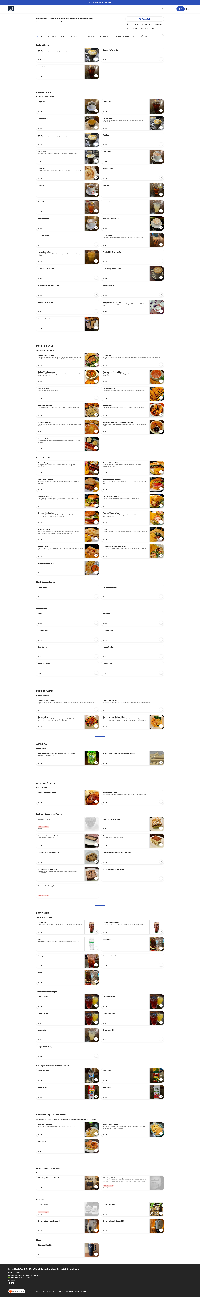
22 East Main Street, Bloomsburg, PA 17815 (24, 1275)
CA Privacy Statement (65, 1291)
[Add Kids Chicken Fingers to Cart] (161, 1133)
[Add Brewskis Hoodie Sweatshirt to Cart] (161, 1230)
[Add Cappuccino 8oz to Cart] (161, 127)
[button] (57, 36)
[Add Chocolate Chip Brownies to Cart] (96, 878)
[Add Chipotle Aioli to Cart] (96, 639)
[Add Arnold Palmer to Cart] (96, 211)
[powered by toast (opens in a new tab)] (16, 1291)
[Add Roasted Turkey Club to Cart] (161, 472)
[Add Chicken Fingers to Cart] (161, 397)
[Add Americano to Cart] (96, 160)
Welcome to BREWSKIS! (96, 2)
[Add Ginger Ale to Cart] (161, 948)
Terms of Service (32, 1291)
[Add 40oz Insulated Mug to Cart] (96, 1254)
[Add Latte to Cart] (96, 59)
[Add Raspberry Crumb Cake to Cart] (161, 828)
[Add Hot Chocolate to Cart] (96, 227)
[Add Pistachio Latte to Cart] (161, 294)
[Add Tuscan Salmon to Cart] (96, 726)
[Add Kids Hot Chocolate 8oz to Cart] (161, 227)
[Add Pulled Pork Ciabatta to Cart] (96, 488)
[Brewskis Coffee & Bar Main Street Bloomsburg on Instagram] (12, 1283)
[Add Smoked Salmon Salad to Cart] (96, 364)
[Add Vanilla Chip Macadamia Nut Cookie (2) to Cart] (161, 861)
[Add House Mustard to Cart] (161, 656)
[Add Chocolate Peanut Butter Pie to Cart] (96, 845)
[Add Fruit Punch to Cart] (161, 1096)
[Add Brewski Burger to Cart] (96, 472)
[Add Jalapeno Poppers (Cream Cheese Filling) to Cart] (161, 431)
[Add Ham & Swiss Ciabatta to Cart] (161, 505)
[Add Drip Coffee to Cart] (96, 110)
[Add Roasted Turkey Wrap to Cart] (161, 522)
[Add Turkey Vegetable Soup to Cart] (96, 381)
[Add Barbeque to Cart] (161, 622)
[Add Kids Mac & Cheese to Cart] (96, 1133)
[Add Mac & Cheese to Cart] (96, 596)
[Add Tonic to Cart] (96, 981)
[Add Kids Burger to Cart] (96, 1150)
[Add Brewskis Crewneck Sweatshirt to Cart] (96, 1230)
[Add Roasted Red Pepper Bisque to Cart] (161, 381)
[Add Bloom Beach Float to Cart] (161, 801)
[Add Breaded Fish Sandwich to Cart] (96, 522)
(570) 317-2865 (14, 1273)
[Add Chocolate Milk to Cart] (96, 244)
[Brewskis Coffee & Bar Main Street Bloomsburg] (11, 8)
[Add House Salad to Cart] (161, 364)
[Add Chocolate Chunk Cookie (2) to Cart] (96, 861)
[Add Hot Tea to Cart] (96, 194)
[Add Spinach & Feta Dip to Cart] (96, 414)
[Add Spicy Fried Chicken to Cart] (96, 505)
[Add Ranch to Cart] (96, 622)
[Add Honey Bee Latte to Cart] (96, 261)
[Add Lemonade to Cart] (161, 211)
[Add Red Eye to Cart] (161, 144)
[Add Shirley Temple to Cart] (96, 965)
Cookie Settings (81, 1291)
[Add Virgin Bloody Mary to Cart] (96, 1055)
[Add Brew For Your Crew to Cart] (96, 327)
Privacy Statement (47, 1291)
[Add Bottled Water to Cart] (96, 1079)
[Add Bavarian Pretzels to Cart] (96, 448)
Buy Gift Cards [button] (167, 9)
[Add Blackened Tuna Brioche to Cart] (161, 488)
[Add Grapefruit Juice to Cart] (161, 1022)
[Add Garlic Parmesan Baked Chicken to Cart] (161, 726)
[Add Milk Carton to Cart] (96, 1096)
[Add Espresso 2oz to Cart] (96, 127)
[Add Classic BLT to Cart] (161, 538)
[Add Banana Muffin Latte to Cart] (161, 59)
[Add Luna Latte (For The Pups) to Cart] (161, 311)
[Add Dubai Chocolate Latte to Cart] (96, 277)
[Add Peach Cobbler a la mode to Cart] (96, 801)
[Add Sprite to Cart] (96, 948)
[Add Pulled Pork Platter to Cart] (161, 709)
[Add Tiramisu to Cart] (161, 845)
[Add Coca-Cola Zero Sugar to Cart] (161, 931)
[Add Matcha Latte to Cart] (161, 177)
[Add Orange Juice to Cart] (96, 1005)
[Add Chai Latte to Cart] (161, 160)
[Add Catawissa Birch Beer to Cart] (161, 965)
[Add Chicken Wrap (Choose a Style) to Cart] (161, 555)
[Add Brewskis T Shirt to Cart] (161, 1213)
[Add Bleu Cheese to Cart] (96, 656)
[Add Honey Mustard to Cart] (161, 639)
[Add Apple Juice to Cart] (161, 1079)
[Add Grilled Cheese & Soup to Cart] (96, 572)
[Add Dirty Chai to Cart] (96, 177)
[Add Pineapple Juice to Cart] (96, 1022)
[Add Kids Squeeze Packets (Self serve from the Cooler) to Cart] (96, 762)
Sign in (188, 9)
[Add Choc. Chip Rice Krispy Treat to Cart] (161, 878)
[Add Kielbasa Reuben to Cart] (96, 538)
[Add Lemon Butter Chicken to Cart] (96, 709)
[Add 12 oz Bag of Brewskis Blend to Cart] (96, 1187)
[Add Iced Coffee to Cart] (96, 75)
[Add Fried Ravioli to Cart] (161, 414)
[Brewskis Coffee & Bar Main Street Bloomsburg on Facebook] (9, 1283)
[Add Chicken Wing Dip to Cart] (96, 431)
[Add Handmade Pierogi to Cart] (161, 596)
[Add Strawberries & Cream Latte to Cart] (96, 294)
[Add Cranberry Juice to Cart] (161, 1005)
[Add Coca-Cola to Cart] (96, 931)
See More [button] (108, 2)
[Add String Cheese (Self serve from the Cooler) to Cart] (161, 762)
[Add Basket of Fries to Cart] (96, 397)
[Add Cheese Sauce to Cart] (161, 672)
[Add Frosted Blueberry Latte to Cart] (161, 261)
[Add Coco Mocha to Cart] (161, 244)
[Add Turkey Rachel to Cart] (96, 555)
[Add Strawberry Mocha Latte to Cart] (161, 277)
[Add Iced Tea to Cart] (161, 194)
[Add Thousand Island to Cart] (96, 672)
